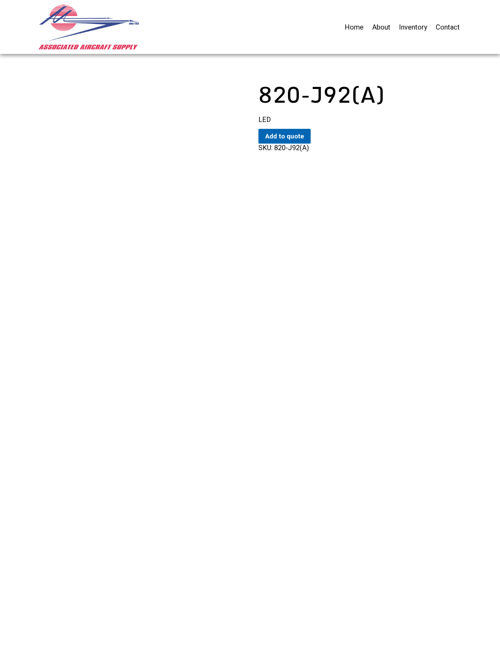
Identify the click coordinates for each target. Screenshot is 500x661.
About (381, 27)
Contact (448, 27)
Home (354, 27)
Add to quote (284, 136)
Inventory (413, 27)
